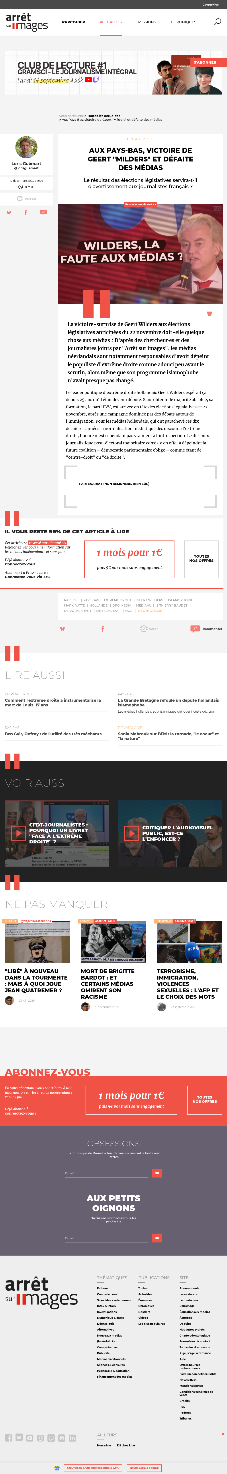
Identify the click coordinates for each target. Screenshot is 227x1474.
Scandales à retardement (114, 1300)
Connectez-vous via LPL (28, 577)
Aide (183, 1359)
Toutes (142, 1288)
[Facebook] (9, 1440)
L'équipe (186, 1323)
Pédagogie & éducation (113, 1371)
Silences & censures (111, 1365)
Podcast (185, 1412)
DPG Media (121, 605)
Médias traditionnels (111, 1359)
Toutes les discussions (195, 1347)
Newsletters (188, 1380)
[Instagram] (41, 1440)
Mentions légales (191, 1385)
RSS (182, 1406)
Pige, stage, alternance (195, 1353)
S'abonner (205, 62)
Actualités (111, 22)
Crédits (185, 1401)
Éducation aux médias (195, 1312)
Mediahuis (145, 605)
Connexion (211, 4)
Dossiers (144, 1312)
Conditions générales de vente (196, 1393)
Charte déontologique (195, 1335)
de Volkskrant (77, 611)
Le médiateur (189, 1300)
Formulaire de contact (195, 1341)
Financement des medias (114, 1376)
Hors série (104, 1445)
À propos (186, 1317)
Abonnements (189, 1288)
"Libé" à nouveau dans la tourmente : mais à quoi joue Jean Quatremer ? (36, 981)
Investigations (107, 1312)
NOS (128, 611)
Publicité (103, 1353)
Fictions (102, 1288)
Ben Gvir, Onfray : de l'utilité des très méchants (53, 734)
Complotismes (107, 1347)
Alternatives (105, 1329)
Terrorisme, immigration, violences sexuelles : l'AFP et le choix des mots (188, 984)
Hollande (99, 605)
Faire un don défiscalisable (198, 1374)
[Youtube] (30, 1440)
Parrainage (187, 1306)
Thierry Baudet (173, 605)
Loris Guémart (26, 163)
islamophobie (180, 600)
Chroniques (183, 22)
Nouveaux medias (109, 1335)
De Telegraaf (108, 611)
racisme (71, 600)
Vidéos (143, 1317)
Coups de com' (107, 1294)
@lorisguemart (26, 168)
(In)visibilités (106, 1341)
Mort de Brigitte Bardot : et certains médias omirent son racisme (108, 984)
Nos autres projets (192, 1329)
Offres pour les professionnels (190, 1366)
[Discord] (62, 1440)
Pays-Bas (91, 600)
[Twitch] (51, 1440)
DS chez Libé (126, 1445)
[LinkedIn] (72, 1440)
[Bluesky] (19, 1440)
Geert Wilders (150, 600)
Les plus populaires (151, 1323)
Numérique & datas (110, 1317)
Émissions (146, 22)
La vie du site (189, 1294)
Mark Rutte (74, 605)
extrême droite (118, 600)
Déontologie (150, 611)
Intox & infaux (106, 1306)
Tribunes (186, 1418)
